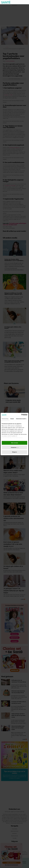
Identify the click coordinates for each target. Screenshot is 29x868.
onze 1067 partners (10, 425)
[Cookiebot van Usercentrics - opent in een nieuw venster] (21, 415)
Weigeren (14, 452)
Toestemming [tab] (5, 418)
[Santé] (5, 2)
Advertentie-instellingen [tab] (22, 418)
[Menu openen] (20, 2)
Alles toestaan (14, 442)
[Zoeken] (27, 2)
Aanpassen (13, 447)
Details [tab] (12, 418)
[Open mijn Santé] (23, 2)
